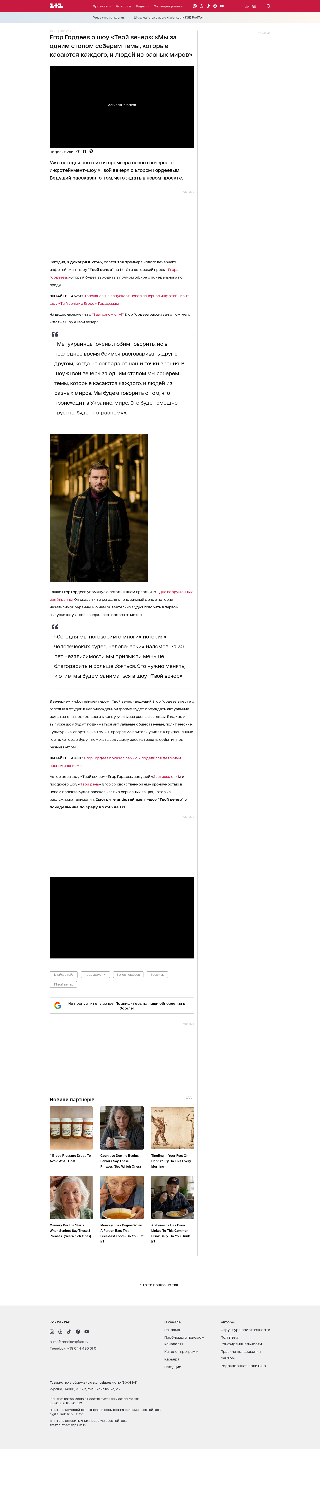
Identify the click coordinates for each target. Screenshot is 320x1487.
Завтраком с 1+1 (107, 314)
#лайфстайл (63, 974)
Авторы (228, 1322)
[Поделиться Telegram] (77, 151)
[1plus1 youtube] (86, 1332)
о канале (172, 1322)
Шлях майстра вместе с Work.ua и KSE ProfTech (169, 17)
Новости (123, 6)
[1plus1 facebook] (78, 1332)
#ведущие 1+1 (95, 974)
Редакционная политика (243, 1365)
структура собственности (245, 1329)
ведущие (172, 1366)
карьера (171, 1359)
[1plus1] (56, 5)
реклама (172, 1329)
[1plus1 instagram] (52, 1332)
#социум (157, 974)
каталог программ (181, 1351)
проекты (101, 6)
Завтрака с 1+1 (166, 776)
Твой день (89, 784)
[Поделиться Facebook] (84, 151)
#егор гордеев (128, 974)
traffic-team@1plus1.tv (68, 1425)
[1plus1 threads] (60, 1332)
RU (254, 6)
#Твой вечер (63, 984)
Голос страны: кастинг (109, 17)
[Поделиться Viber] (91, 151)
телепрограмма (168, 6)
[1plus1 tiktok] (69, 1332)
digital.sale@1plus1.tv (66, 1414)
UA (247, 6)
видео (141, 6)
